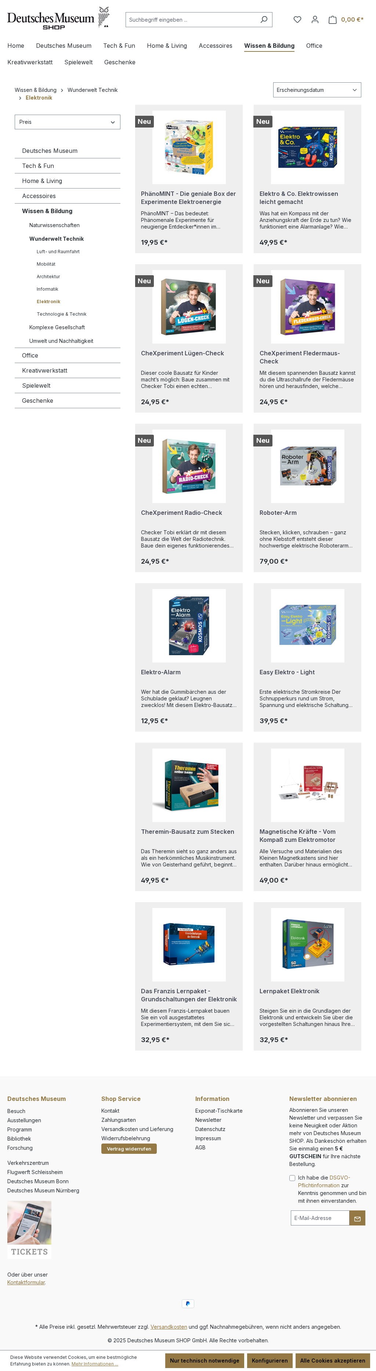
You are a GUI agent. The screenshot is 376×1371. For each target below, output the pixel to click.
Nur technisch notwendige (204, 1360)
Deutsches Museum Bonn (38, 1181)
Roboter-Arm (278, 512)
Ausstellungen (24, 1120)
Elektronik (48, 301)
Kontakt (110, 1111)
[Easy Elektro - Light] (307, 626)
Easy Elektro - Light (287, 672)
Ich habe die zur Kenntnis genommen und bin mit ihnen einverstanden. (332, 1189)
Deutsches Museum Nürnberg (43, 1190)
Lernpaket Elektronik (289, 991)
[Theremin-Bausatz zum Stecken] (189, 785)
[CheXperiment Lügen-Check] (189, 307)
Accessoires (39, 196)
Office (30, 355)
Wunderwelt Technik (56, 239)
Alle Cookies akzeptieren (332, 1360)
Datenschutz (210, 1129)
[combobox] (191, 19)
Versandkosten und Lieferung (137, 1129)
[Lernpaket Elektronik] (307, 944)
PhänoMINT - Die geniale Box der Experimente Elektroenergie (188, 197)
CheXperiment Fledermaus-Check (300, 357)
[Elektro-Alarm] (189, 626)
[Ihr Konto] (315, 19)
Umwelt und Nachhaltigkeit (61, 341)
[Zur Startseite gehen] (58, 18)
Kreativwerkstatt (44, 370)
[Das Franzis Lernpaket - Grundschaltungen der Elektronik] (189, 944)
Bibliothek (19, 1138)
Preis (25, 122)
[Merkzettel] (297, 19)
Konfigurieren (270, 1360)
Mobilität (46, 264)
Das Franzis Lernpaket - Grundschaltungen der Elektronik (189, 995)
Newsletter (208, 1120)
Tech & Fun (38, 165)
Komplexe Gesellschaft (57, 327)
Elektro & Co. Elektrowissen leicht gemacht (299, 197)
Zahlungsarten (118, 1120)
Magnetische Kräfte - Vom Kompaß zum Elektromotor (298, 835)
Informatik (47, 289)
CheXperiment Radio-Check (181, 512)
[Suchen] (263, 19)
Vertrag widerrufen (129, 1149)
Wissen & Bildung (47, 211)
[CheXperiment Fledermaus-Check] (307, 307)
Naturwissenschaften (54, 225)
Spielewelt (36, 385)
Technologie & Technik (62, 314)
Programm (19, 1129)
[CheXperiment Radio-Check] (189, 466)
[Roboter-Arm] (307, 466)
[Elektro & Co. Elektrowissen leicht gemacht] (307, 147)
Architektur (48, 276)
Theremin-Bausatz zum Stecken (187, 831)
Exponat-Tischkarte (219, 1111)
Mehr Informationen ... (95, 1364)
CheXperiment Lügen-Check (182, 353)
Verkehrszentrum (28, 1163)
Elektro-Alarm (161, 672)
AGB (200, 1147)
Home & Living (42, 180)
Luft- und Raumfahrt (58, 251)
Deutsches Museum (49, 150)
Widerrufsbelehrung (125, 1138)
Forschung (20, 1148)
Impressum (208, 1138)
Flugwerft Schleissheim (35, 1172)
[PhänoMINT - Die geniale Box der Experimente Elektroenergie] (189, 147)
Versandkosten (169, 1327)
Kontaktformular (26, 1282)
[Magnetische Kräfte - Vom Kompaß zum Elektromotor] (307, 785)
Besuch (16, 1111)
